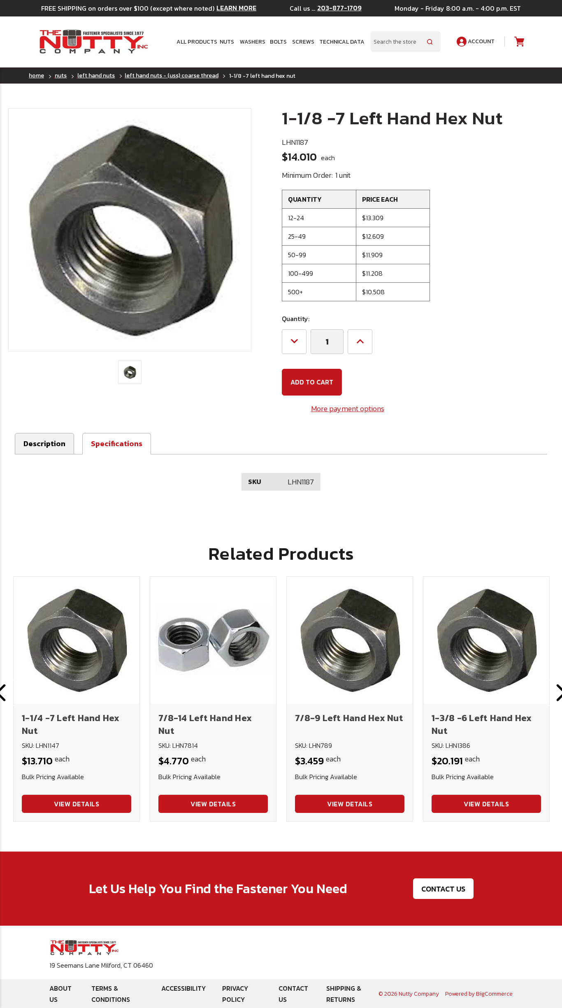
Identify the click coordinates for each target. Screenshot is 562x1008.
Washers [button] (252, 41)
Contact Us (443, 888)
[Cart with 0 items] (518, 41)
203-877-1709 (339, 8)
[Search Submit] (430, 41)
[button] (116, 443)
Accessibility (183, 988)
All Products (195, 41)
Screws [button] (303, 41)
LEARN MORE (236, 8)
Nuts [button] (227, 41)
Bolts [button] (278, 41)
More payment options (347, 408)
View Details (76, 804)
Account (481, 41)
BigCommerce (494, 993)
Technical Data (340, 41)
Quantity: (295, 319)
